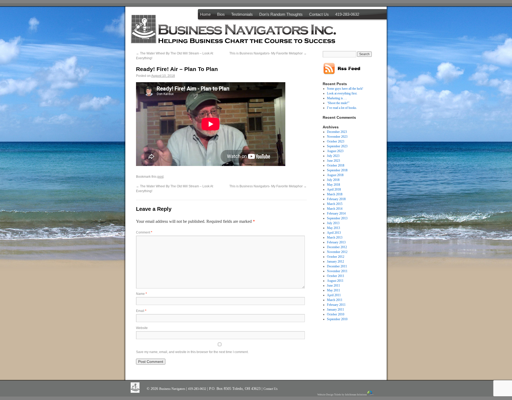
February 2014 (336, 213)
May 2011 (333, 290)
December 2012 (337, 247)
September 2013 (337, 218)
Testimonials (242, 14)
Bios (221, 14)
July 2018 (333, 180)
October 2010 (335, 314)
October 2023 (335, 141)
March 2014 (334, 209)
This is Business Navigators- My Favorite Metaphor (268, 53)
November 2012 (337, 252)
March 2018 (334, 194)
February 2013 (336, 242)
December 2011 (337, 266)
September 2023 (337, 146)
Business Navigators (172, 389)
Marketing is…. (337, 98)
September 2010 (337, 319)
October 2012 (335, 257)
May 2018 (333, 185)
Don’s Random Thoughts (281, 14)
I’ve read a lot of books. (342, 108)
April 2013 (334, 233)
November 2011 (337, 271)
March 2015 (334, 204)
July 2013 (333, 223)
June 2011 (333, 285)
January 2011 (335, 309)
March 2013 (334, 237)
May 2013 (333, 228)
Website (142, 328)
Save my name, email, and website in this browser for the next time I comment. (192, 352)
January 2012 (335, 261)
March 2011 (334, 300)
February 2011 (336, 305)
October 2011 (335, 276)
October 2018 (335, 165)
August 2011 (335, 281)
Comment (144, 232)
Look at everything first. (342, 93)
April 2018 (334, 189)
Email (141, 311)
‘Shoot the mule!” (338, 103)
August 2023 (335, 151)
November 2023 (337, 136)
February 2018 (336, 199)
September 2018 (337, 170)
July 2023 (333, 156)
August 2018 (335, 175)
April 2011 (334, 295)
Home (205, 14)
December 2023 (337, 132)
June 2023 (333, 161)
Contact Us (319, 14)
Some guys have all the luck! (345, 88)
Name (141, 294)
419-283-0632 (347, 14)
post (160, 177)
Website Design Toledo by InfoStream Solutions (342, 394)
